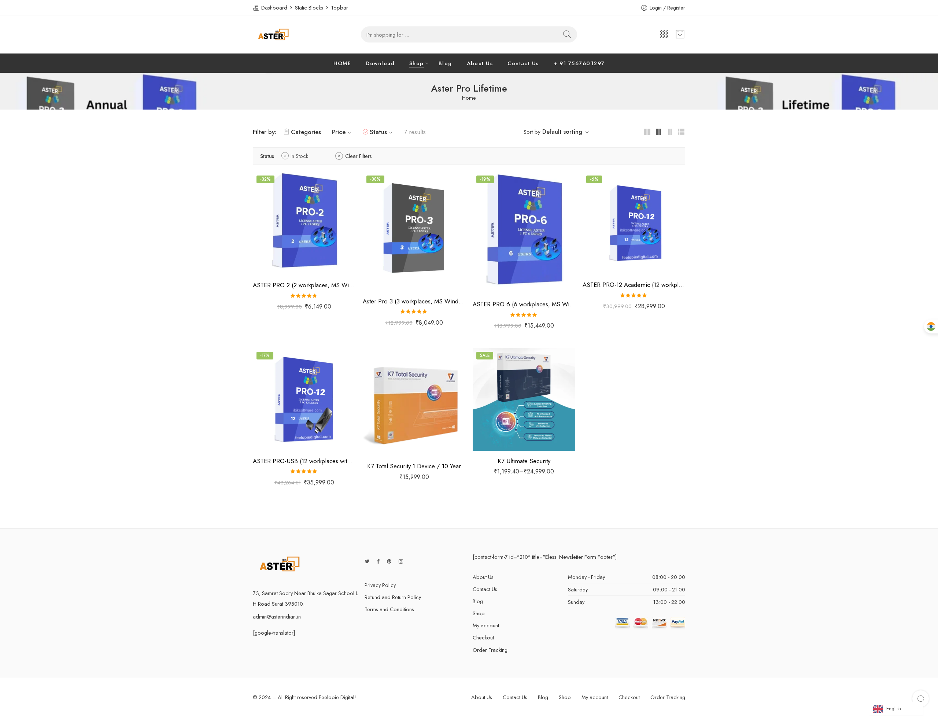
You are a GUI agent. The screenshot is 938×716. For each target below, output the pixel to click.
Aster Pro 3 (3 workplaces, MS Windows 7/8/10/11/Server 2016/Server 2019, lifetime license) (414, 301)
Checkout (483, 637)
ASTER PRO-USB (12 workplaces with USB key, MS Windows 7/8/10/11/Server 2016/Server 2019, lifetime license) (304, 461)
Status (378, 132)
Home (469, 98)
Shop (416, 63)
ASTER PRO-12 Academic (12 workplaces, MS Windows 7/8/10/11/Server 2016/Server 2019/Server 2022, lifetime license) (634, 284)
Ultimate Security (489, 395)
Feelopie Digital (336, 697)
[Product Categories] (664, 34)
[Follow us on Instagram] (401, 561)
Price (339, 132)
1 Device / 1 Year (493, 405)
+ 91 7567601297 (579, 63)
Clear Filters (358, 156)
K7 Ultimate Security (524, 461)
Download (380, 63)
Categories (306, 132)
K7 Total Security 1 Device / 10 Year (414, 466)
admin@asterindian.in (277, 616)
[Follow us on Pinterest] (389, 561)
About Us (480, 63)
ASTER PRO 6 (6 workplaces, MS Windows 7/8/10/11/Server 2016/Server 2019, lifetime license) (524, 304)
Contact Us (523, 63)
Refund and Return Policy (393, 597)
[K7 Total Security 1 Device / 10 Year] (414, 402)
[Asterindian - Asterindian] (273, 34)
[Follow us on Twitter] (367, 561)
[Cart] (680, 34)
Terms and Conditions (389, 609)
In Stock (299, 156)
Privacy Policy (380, 585)
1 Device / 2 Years (493, 416)
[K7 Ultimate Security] (524, 399)
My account (486, 625)
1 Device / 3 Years (493, 427)
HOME (342, 63)
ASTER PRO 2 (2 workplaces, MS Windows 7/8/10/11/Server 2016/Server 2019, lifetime (304, 285)
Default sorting (562, 132)
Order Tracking (490, 650)
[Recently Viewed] (920, 698)
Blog (445, 63)
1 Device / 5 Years (493, 438)
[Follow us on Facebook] (378, 561)
